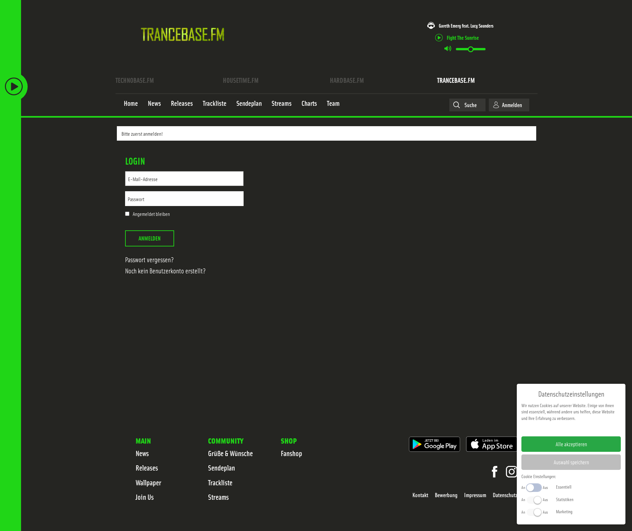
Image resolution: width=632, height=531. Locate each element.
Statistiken (564, 499)
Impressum (475, 495)
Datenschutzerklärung (582, 428)
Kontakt (420, 495)
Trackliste (220, 482)
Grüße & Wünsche (230, 453)
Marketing (564, 511)
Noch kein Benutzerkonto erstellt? (165, 270)
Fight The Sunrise (463, 37)
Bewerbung (446, 495)
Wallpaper (148, 482)
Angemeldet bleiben (151, 214)
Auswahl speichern (571, 462)
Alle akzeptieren (571, 444)
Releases (147, 467)
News (142, 453)
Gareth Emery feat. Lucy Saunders (466, 25)
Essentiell (563, 487)
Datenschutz (505, 495)
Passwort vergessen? (149, 259)
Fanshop (291, 453)
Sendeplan (221, 467)
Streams (218, 497)
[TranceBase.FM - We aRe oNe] (185, 50)
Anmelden (150, 238)
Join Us (145, 497)
